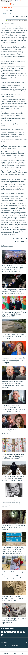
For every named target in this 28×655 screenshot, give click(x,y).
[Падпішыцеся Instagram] (21, 632)
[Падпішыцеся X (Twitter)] (8, 632)
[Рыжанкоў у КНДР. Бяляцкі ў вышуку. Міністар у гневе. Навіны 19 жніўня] (14, 421)
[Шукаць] (23, 653)
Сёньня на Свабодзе (7, 7)
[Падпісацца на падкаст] (14, 632)
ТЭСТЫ (14, 653)
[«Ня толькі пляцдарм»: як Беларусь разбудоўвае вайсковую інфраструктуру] (14, 610)
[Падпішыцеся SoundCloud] (18, 632)
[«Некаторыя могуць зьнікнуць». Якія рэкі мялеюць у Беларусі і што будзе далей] (14, 326)
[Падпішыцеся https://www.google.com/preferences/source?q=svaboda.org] (2, 632)
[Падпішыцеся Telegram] (24, 632)
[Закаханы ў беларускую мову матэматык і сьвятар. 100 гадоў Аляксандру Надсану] (14, 588)
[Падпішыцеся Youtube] (11, 632)
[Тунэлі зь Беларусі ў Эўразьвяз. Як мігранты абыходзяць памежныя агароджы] (14, 517)
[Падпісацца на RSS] (2, 635)
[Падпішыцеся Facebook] (5, 632)
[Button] (16, 16)
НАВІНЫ (6, 653)
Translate (22, 1)
